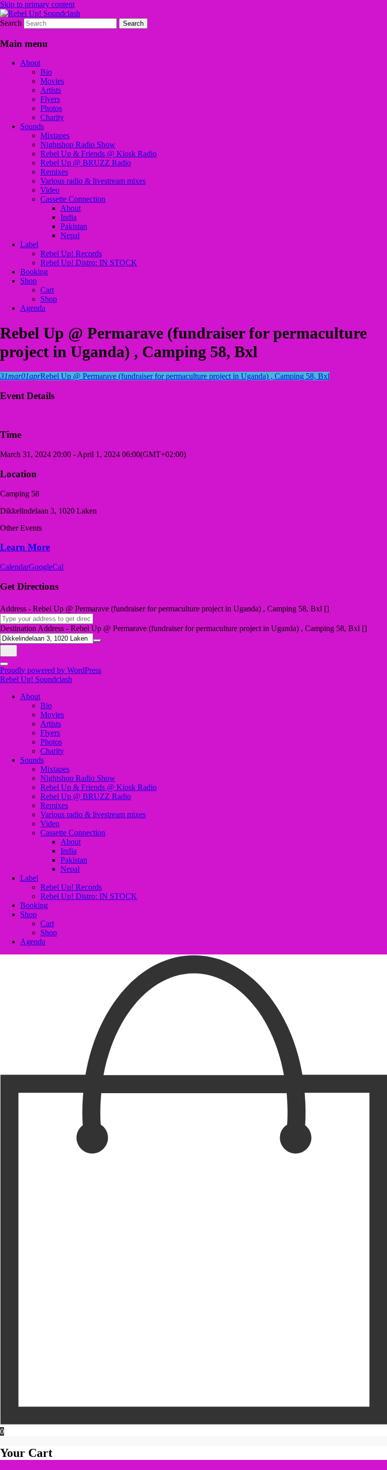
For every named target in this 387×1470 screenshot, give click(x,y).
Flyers (50, 99)
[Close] (4, 663)
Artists (50, 90)
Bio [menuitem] (46, 705)
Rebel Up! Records (71, 253)
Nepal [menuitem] (70, 869)
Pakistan (73, 226)
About (30, 63)
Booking (34, 271)
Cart (47, 290)
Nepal (70, 235)
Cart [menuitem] (47, 923)
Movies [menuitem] (52, 714)
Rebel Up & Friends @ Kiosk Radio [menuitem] (98, 787)
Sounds (32, 126)
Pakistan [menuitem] (73, 860)
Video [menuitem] (49, 823)
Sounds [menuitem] (32, 760)
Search (11, 23)
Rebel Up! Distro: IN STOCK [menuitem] (88, 896)
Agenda (32, 308)
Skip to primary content (37, 4)
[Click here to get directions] (8, 651)
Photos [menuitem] (51, 742)
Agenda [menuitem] (32, 941)
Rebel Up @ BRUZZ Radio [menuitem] (85, 796)
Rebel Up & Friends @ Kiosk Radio (98, 153)
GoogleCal (46, 566)
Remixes (54, 171)
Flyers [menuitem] (50, 732)
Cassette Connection (72, 199)
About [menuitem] (30, 696)
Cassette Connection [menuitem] (72, 832)
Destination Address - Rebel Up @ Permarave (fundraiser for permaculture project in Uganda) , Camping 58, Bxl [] (183, 628)
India (68, 217)
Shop (28, 280)
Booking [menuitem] (34, 905)
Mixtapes (55, 135)
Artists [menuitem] (50, 723)
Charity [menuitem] (52, 751)
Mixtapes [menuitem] (55, 769)
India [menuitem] (68, 850)
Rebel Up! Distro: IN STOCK (88, 262)
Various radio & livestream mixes (93, 181)
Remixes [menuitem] (54, 805)
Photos (51, 108)
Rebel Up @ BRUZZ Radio (85, 162)
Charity (52, 117)
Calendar (14, 566)
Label (29, 244)
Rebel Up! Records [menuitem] (71, 887)
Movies (52, 81)
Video (49, 190)
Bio (46, 72)
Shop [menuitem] (28, 914)
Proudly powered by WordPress (50, 670)
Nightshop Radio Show (77, 144)
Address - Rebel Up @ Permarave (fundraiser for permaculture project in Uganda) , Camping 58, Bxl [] (164, 608)
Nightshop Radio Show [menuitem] (77, 778)
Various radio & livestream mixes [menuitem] (93, 814)
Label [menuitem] (29, 878)
